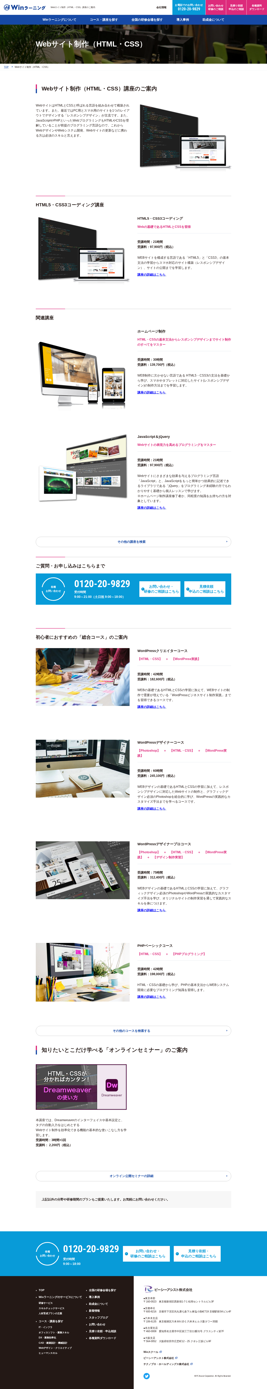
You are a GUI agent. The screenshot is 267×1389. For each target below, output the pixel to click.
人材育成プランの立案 (50, 1313)
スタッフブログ (98, 1317)
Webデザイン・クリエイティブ (55, 1348)
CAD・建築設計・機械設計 (53, 1343)
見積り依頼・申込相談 (102, 1331)
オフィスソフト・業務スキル (54, 1332)
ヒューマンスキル (48, 1353)
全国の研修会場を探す (147, 19)
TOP (41, 1290)
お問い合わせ (97, 1324)
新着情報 (94, 1310)
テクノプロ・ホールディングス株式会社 (166, 1364)
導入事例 (183, 19)
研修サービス (46, 1303)
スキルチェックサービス (52, 1308)
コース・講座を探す (104, 19)
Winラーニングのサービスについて (60, 1297)
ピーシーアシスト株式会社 (158, 1358)
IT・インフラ (45, 1327)
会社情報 (161, 7)
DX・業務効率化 (47, 1337)
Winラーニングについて (59, 19)
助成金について (213, 19)
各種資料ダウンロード (102, 1338)
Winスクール (150, 1352)
